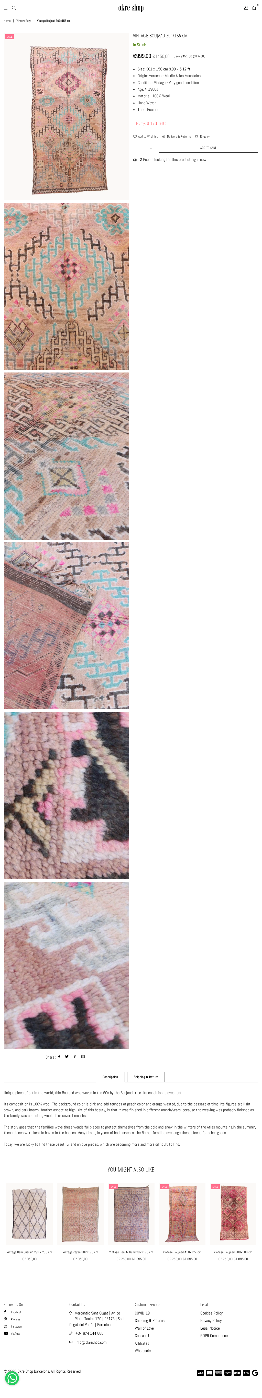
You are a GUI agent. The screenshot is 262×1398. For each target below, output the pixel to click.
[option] (66, 116)
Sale (9, 36)
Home (7, 21)
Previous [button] (8, 1228)
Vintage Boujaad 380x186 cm (233, 1252)
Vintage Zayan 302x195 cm (80, 1252)
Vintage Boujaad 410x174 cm (182, 1252)
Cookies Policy (211, 1313)
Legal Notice (210, 1328)
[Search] (14, 8)
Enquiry (204, 136)
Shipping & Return (146, 1077)
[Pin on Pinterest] (75, 1057)
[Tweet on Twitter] (67, 1057)
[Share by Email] (83, 1057)
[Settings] (246, 8)
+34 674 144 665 (89, 1333)
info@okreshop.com (90, 1342)
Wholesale (143, 1350)
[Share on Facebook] (59, 1057)
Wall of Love (144, 1328)
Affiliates (142, 1343)
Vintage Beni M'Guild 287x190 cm (131, 1252)
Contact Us (143, 1335)
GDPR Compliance (214, 1335)
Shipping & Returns (150, 1320)
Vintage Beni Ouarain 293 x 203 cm (29, 1252)
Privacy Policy (211, 1320)
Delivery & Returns (178, 136)
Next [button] (253, 1228)
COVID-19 (142, 1313)
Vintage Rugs (23, 21)
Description (110, 1077)
